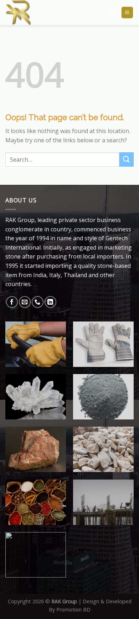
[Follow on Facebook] (12, 302)
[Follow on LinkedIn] (50, 302)
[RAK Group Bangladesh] (41, 12)
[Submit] (126, 159)
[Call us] (37, 302)
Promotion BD (73, 609)
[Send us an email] (25, 302)
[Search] (113, 12)
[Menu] (127, 13)
